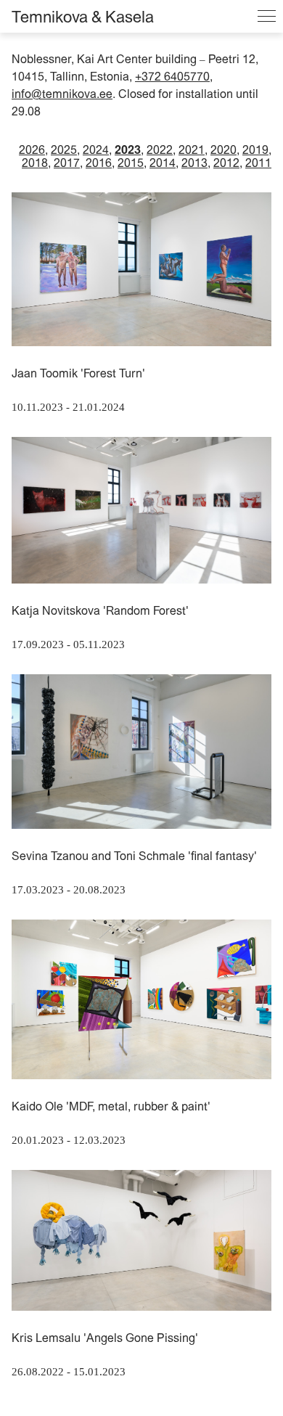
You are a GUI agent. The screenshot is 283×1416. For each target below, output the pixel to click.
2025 (64, 149)
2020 (223, 149)
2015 (131, 162)
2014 (162, 162)
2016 (99, 162)
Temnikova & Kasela (83, 16)
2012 (226, 162)
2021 (192, 149)
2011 (258, 162)
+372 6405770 (172, 76)
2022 (160, 149)
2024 (96, 149)
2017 (67, 162)
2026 (32, 149)
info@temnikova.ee (62, 93)
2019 (255, 149)
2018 (35, 162)
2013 (194, 162)
